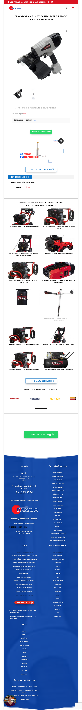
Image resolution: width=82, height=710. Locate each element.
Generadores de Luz (58, 483)
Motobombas (58, 512)
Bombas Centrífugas (58, 491)
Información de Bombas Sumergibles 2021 (24, 559)
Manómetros (58, 523)
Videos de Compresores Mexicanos (24, 581)
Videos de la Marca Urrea (24, 588)
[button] (66, 31)
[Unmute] (48, 162)
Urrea (24, 114)
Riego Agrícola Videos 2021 (24, 570)
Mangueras (57, 508)
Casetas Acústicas (57, 498)
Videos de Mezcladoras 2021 (24, 591)
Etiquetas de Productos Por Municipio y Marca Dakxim (24, 691)
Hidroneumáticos (57, 487)
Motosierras (58, 530)
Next (74, 399)
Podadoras (57, 516)
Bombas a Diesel (57, 473)
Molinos (57, 526)
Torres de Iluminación (58, 537)
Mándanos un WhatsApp (41, 434)
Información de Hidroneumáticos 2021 (24, 566)
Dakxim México (24, 699)
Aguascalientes (57, 552)
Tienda (18, 107)
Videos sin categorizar (24, 577)
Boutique (21, 533)
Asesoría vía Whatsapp (42, 131)
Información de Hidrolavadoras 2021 (24, 563)
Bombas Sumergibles (58, 476)
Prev (7, 399)
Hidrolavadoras (58, 505)
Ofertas (24, 624)
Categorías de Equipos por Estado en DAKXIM (24, 695)
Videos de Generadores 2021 (24, 584)
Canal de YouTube (23, 602)
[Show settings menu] (52, 162)
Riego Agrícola (57, 519)
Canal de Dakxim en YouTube (24, 595)
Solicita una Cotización (41, 169)
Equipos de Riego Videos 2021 (24, 552)
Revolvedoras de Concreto (58, 534)
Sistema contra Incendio (58, 541)
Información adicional (20, 176)
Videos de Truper (24, 573)
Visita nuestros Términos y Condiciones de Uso (24, 500)
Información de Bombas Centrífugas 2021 (24, 555)
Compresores (58, 480)
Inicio (13, 107)
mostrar (36, 120)
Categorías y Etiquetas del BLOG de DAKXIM (24, 687)
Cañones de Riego (58, 494)
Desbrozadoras (57, 501)
